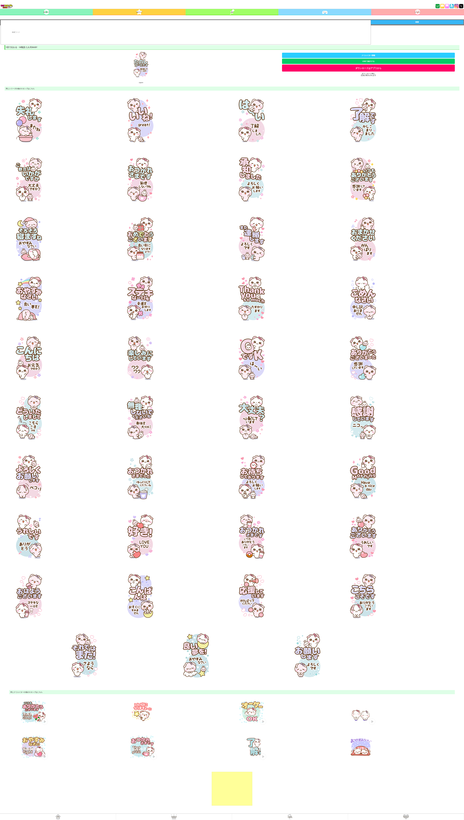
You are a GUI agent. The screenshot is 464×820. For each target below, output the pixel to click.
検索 (417, 22)
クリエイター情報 (368, 55)
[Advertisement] (232, 789)
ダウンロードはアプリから (368, 68)
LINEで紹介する (368, 61)
